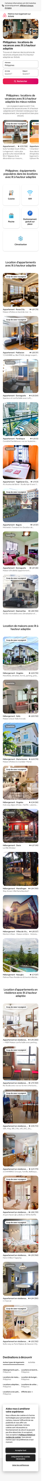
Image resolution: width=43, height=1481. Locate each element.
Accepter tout (20, 1450)
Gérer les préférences (20, 1465)
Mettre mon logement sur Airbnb (19, 15)
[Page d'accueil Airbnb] (4, 15)
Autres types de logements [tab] (13, 1362)
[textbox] (12, 73)
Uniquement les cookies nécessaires (20, 1458)
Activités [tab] (31, 1362)
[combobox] (20, 65)
